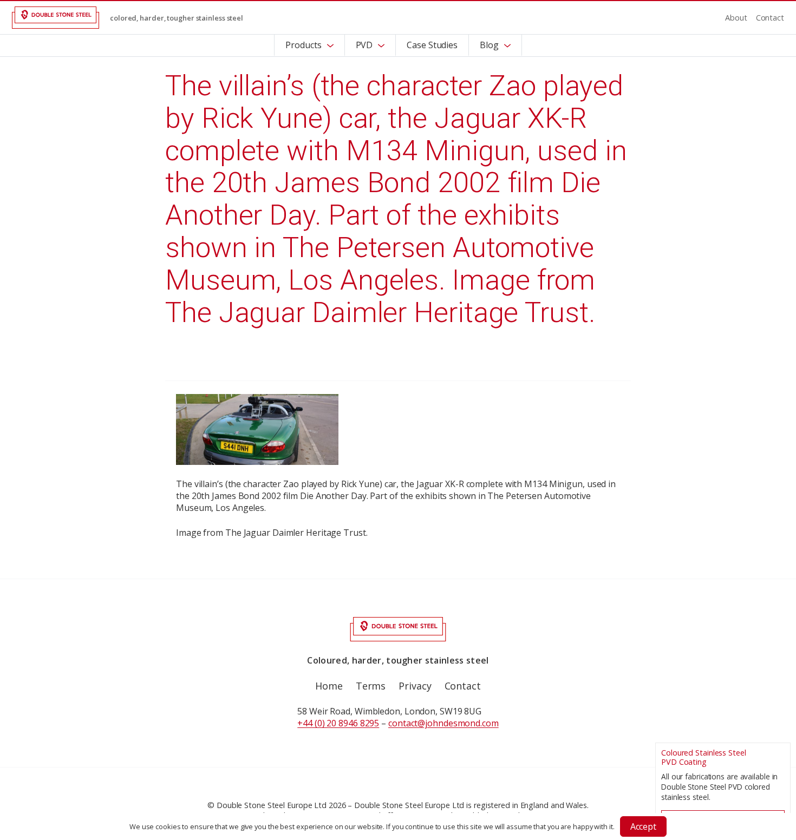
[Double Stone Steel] (55, 17)
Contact (770, 17)
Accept (643, 826)
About (736, 17)
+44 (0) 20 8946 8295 (338, 723)
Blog (489, 45)
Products (303, 45)
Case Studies (432, 45)
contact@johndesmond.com (443, 723)
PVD (364, 45)
